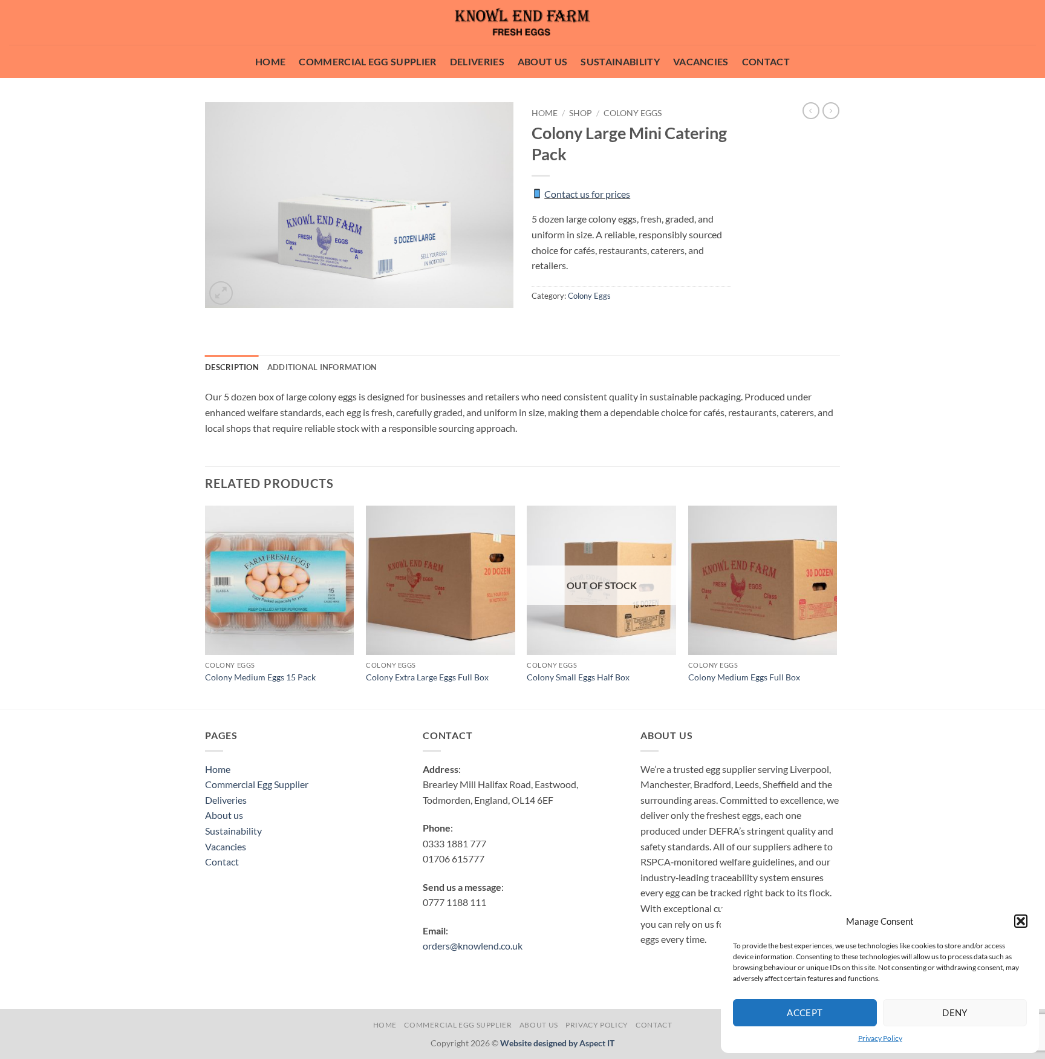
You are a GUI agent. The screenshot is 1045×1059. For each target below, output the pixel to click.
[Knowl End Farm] (522, 22)
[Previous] (206, 606)
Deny (955, 1012)
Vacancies (701, 61)
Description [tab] (232, 367)
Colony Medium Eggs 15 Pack (260, 677)
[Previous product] (830, 110)
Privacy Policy (880, 1038)
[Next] (836, 606)
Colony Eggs (633, 113)
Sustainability (620, 61)
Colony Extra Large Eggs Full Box (427, 677)
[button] (1021, 921)
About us (543, 61)
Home (270, 61)
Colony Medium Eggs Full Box (744, 677)
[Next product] (810, 110)
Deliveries (477, 61)
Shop (580, 113)
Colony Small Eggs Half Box (578, 677)
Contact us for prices (587, 194)
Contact (766, 61)
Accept (805, 1012)
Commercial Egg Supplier (367, 61)
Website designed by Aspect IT (557, 1043)
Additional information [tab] (322, 367)
